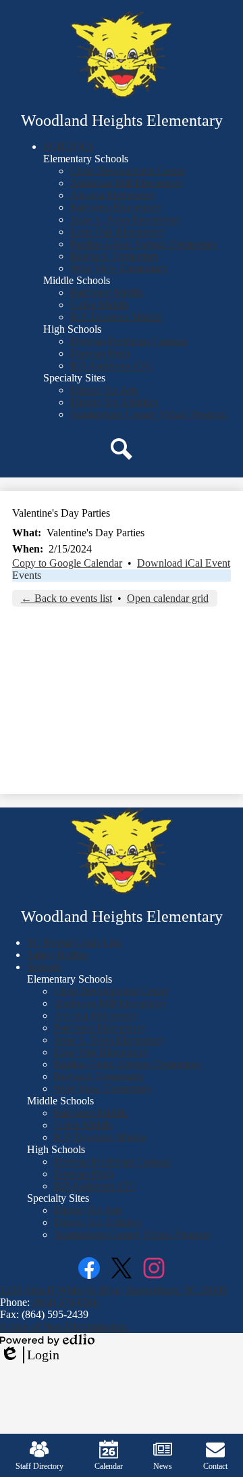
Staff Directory (39, 1466)
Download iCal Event (183, 563)
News (162, 1466)
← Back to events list (66, 598)
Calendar (108, 1466)
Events (26, 575)
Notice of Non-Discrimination (64, 1326)
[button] (68, 146)
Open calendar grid (168, 598)
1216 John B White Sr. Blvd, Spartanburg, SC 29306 (113, 1290)
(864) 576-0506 (65, 1302)
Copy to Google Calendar (67, 563)
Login (29, 1355)
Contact (215, 1466)
